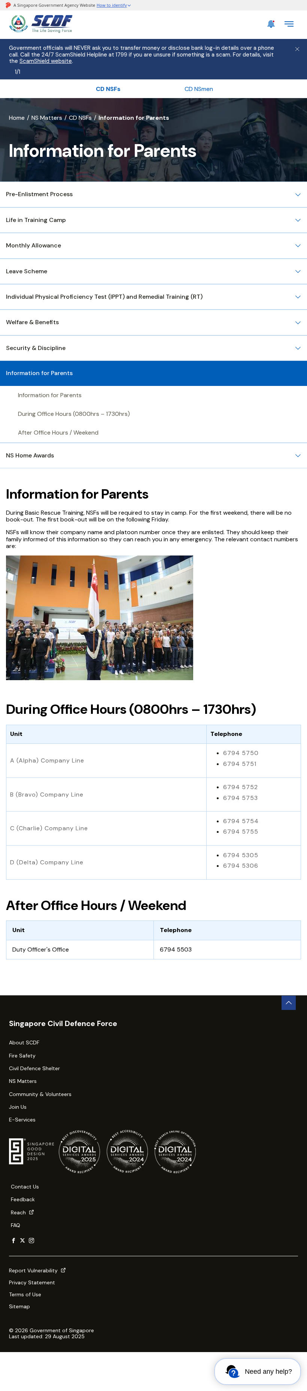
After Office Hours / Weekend (58, 432)
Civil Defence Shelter (34, 1068)
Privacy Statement (32, 1282)
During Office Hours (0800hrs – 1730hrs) (74, 414)
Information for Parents (50, 395)
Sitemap (19, 1306)
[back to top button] (288, 1002)
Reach (19, 1212)
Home (17, 118)
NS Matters (46, 118)
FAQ (15, 1225)
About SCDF (24, 1042)
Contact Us (25, 1186)
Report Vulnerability (34, 1270)
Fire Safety (22, 1055)
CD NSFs (80, 118)
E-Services (22, 1119)
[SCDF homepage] (41, 31)
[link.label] (13, 1241)
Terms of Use (25, 1294)
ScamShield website (45, 61)
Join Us (18, 1107)
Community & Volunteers (40, 1094)
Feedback (23, 1199)
